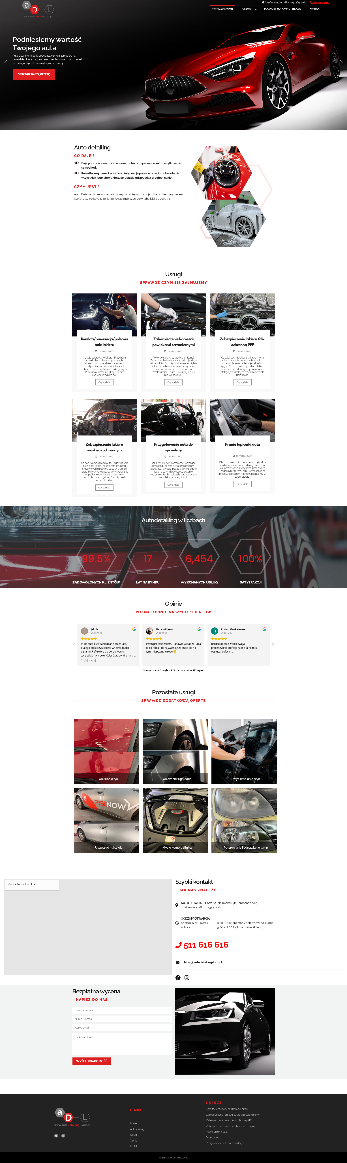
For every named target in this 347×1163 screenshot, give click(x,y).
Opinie (133, 1140)
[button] (5, 62)
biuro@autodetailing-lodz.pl (203, 962)
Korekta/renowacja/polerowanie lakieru (227, 1109)
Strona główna (222, 9)
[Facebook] (56, 1136)
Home (133, 1123)
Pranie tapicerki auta (242, 445)
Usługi (246, 8)
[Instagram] (63, 1136)
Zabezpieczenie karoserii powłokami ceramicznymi (234, 1114)
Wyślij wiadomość (92, 1061)
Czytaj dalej (104, 382)
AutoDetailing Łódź (177, 1157)
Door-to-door (213, 1137)
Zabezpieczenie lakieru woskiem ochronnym (230, 1126)
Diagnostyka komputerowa (282, 8)
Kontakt (315, 8)
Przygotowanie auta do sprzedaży (224, 1143)
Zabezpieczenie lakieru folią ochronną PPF (229, 1120)
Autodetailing (137, 1129)
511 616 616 (321, 3)
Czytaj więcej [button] (88, 660)
